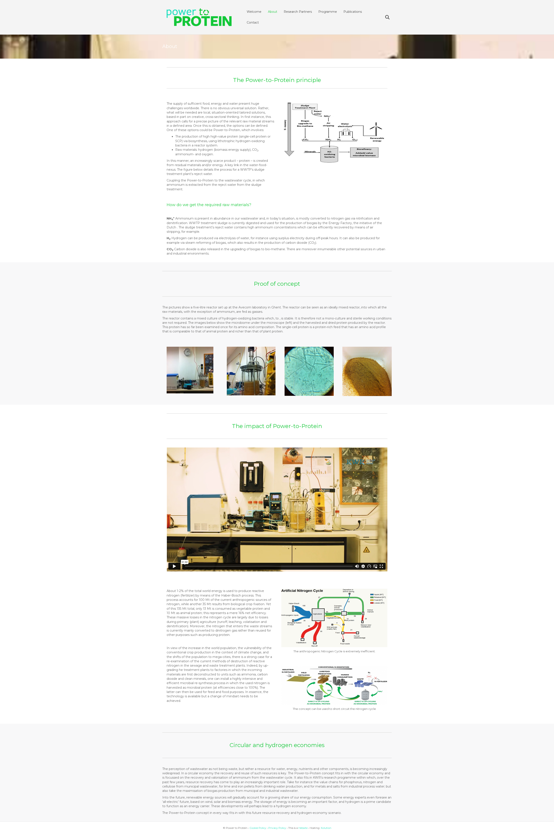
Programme (327, 12)
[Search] (384, 17)
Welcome (254, 12)
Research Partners (298, 12)
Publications (352, 12)
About (272, 12)
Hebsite (303, 827)
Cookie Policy (258, 827)
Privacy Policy (277, 827)
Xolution (326, 827)
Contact (253, 22)
